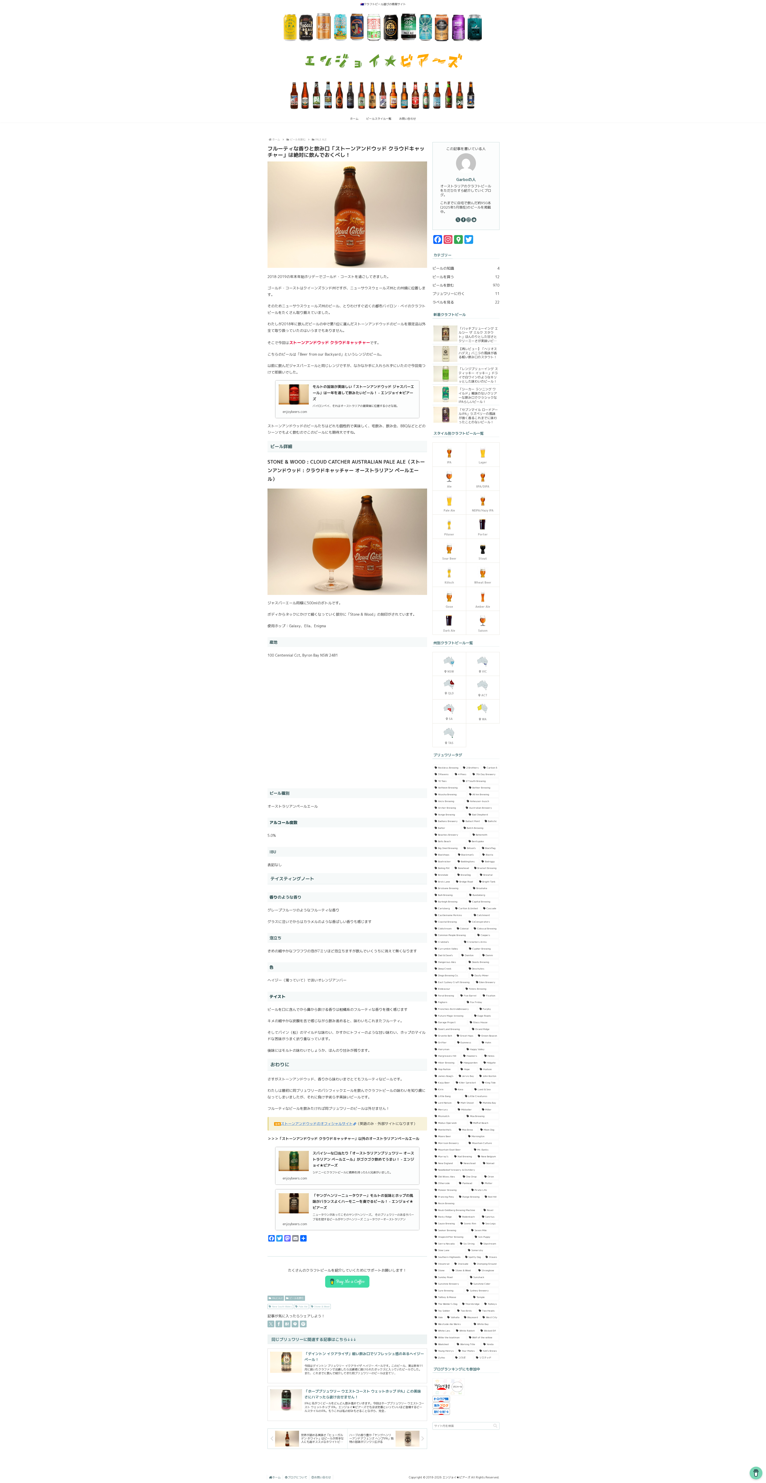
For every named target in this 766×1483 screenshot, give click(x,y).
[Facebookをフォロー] (463, 219)
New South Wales (282, 1306)
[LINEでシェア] (295, 1324)
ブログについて (297, 1477)
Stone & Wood (322, 1306)
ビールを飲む (296, 1298)
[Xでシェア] (271, 1324)
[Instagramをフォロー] (468, 219)
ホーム (276, 1477)
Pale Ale (303, 1306)
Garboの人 (466, 179)
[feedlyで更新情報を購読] (474, 219)
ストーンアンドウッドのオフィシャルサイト (317, 1123)
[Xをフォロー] (458, 219)
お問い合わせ (322, 1477)
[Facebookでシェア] (278, 1324)
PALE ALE (277, 1298)
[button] (495, 1426)
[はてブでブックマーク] (287, 1324)
